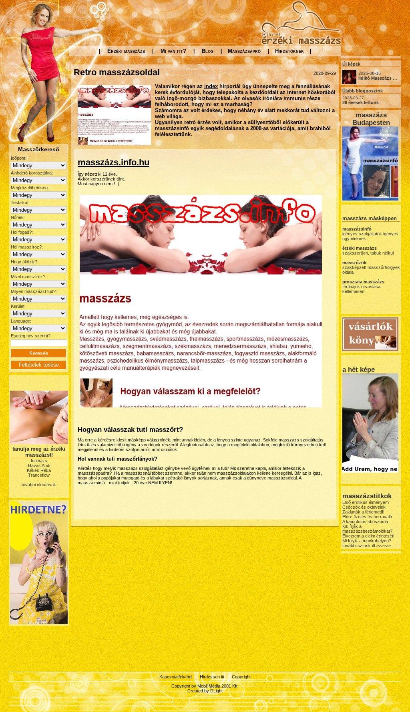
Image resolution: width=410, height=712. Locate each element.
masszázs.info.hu (113, 162)
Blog (207, 51)
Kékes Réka (39, 470)
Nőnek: (18, 217)
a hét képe (358, 369)
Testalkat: (20, 202)
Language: (21, 321)
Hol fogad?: (22, 232)
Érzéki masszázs (126, 51)
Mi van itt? (173, 51)
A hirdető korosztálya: (32, 172)
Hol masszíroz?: (27, 247)
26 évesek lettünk (360, 102)
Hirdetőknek (289, 51)
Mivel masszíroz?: (28, 276)
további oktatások (39, 484)
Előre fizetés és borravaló (367, 516)
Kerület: (18, 306)
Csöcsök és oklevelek (364, 507)
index (211, 86)
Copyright (241, 676)
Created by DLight (205, 690)
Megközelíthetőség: (30, 187)
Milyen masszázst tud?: (34, 291)
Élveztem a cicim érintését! (368, 535)
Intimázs (39, 460)
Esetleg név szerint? (30, 335)
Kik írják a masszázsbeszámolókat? (367, 528)
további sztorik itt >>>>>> (366, 545)
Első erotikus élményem (365, 502)
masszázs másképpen (369, 218)
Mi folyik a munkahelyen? (366, 540)
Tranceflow (39, 475)
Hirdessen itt (212, 676)
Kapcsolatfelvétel (175, 676)
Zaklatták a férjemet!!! (363, 511)
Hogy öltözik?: (24, 261)
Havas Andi (39, 465)
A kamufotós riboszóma (365, 521)
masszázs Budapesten (371, 118)
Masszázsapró (244, 51)
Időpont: (18, 158)
